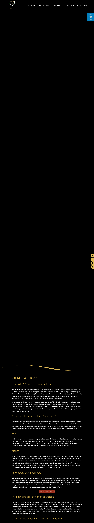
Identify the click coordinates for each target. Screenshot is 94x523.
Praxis (33, 5)
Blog (72, 5)
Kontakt (67, 5)
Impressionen (47, 5)
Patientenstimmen (81, 5)
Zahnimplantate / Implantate (47, 491)
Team (39, 5)
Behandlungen (57, 5)
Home (27, 5)
